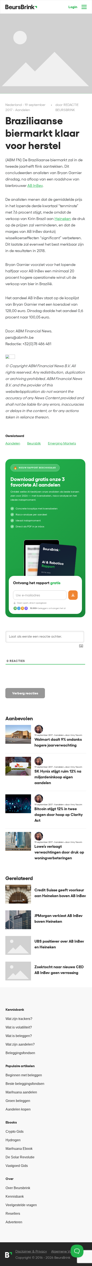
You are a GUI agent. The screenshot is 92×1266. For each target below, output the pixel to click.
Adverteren (14, 1222)
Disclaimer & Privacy (31, 1251)
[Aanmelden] (73, 595)
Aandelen (12, 443)
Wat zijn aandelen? (20, 1044)
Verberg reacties (25, 693)
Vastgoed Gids (17, 1166)
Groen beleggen (18, 1101)
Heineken (63, 219)
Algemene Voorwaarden (70, 1251)
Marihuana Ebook (19, 1148)
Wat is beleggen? (19, 1036)
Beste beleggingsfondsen (25, 1084)
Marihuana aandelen (21, 1092)
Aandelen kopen (18, 1109)
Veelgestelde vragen (21, 1205)
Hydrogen (13, 1140)
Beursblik (34, 443)
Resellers (13, 1213)
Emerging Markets (62, 443)
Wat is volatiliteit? (19, 1027)
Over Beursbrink (18, 1188)
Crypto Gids (15, 1131)
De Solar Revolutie (20, 1157)
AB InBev (35, 185)
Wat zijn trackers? (19, 1019)
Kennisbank (15, 1196)
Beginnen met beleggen (24, 1075)
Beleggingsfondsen (20, 1053)
